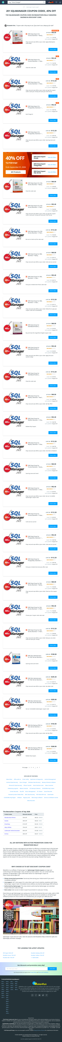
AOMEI (7, 991)
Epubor (7, 1009)
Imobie (7, 1003)
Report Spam (16, 983)
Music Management (30, 791)
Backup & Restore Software (49, 782)
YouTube (39, 995)
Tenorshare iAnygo (3, 995)
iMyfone (7, 995)
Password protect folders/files (15, 794)
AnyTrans (3, 991)
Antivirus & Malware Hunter (51, 797)
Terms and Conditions (43, 972)
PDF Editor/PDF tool (41, 794)
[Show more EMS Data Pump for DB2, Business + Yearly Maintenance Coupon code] (13, 260)
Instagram (32, 995)
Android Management (50, 779)
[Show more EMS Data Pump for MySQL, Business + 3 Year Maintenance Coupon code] (13, 448)
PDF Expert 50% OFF (8, 953)
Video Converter (49, 785)
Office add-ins (17, 779)
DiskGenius (3, 993)
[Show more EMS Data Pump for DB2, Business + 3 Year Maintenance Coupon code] (13, 307)
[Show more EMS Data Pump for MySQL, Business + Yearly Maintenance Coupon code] (13, 401)
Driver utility (25, 779)
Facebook (36, 995)
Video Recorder (31, 800)
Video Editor (9, 779)
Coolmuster (3, 985)
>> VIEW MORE (34, 957)
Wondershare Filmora (10, 817)
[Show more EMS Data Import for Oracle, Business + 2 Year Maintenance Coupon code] (13, 65)
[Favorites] (56, 2)
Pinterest (46, 995)
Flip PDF (22, 791)
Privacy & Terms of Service (39, 1030)
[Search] (44, 2)
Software (19, 797)
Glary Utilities (8, 827)
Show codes (53, 49)
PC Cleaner (39, 791)
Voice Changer (23, 782)
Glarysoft (7, 997)
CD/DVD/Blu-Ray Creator (48, 788)
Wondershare (7, 989)
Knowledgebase (16, 985)
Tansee (7, 1005)
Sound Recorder (48, 791)
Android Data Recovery (12, 782)
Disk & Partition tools (38, 785)
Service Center (12, 985)
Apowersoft (7, 1011)
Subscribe (52, 968)
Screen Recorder (14, 791)
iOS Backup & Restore (35, 788)
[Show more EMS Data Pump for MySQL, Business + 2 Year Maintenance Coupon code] (13, 425)
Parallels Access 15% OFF (9, 955)
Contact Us (12, 989)
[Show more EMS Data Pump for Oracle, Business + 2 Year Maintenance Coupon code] (13, 495)
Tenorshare (7, 985)
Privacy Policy (33, 972)
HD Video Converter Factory (3, 997)
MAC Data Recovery (30, 794)
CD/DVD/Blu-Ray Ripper (10, 797)
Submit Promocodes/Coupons (16, 987)
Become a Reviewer (16, 989)
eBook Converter (24, 788)
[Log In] (60, 2)
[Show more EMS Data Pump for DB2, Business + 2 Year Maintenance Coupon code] (13, 283)
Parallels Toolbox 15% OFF (37, 955)
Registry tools (26, 797)
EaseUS (7, 987)
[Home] (24, 7)
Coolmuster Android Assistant (12, 830)
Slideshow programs (13, 788)
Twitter (43, 995)
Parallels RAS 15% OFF (8, 957)
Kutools (6, 820)
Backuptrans (7, 1001)
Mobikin (7, 1007)
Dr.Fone (6, 834)
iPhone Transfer (28, 785)
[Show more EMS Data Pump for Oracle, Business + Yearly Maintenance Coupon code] (13, 471)
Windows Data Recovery (34, 782)
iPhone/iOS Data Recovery (15, 785)
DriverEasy (7, 824)
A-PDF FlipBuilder (7, 1013)
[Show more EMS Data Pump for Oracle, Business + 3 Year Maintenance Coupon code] (13, 519)
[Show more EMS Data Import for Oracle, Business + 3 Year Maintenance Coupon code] (13, 88)
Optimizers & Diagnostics (36, 779)
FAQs (16, 981)
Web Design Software (37, 797)
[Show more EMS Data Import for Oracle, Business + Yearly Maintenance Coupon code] (13, 41)
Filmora (3, 981)
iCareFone (3, 987)
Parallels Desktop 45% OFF (37, 953)
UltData (3, 989)
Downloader (50, 794)
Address (12, 987)
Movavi (7, 983)
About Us (12, 981)
